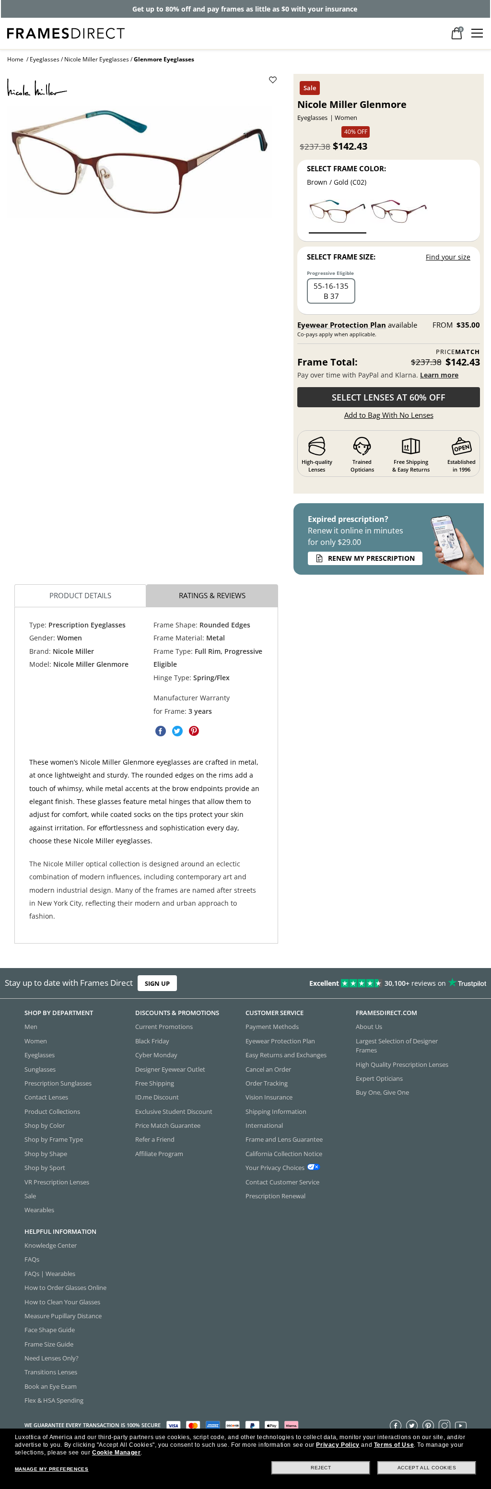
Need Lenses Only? (51, 1358)
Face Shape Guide (49, 1329)
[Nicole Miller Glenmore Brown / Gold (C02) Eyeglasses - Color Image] (337, 216)
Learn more (439, 374)
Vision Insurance (269, 1097)
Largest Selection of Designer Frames (397, 1045)
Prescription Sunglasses (58, 1083)
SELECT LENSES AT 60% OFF (388, 397)
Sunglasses (40, 1068)
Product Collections (52, 1111)
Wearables (39, 1209)
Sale (30, 1196)
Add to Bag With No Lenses (388, 415)
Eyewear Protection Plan (341, 325)
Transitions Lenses (50, 1372)
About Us (369, 1026)
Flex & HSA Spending (53, 1400)
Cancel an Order (268, 1068)
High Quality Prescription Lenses (402, 1064)
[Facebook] (395, 1425)
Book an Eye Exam (50, 1386)
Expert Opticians (379, 1078)
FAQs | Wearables (49, 1273)
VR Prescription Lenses (56, 1181)
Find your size (448, 256)
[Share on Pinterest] (194, 731)
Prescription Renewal (275, 1196)
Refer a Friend (155, 1139)
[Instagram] (444, 1425)
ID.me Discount (157, 1097)
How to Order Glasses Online (65, 1287)
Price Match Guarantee (167, 1125)
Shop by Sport (44, 1167)
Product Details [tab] (80, 596)
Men (30, 1026)
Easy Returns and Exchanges (286, 1055)
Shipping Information (276, 1111)
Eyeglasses (44, 59)
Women (35, 1041)
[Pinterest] (428, 1425)
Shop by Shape (45, 1153)
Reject (321, 1467)
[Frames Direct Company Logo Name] (66, 32)
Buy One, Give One (382, 1092)
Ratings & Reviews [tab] (212, 596)
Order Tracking (267, 1083)
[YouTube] (461, 1425)
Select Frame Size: (341, 256)
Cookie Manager (116, 1452)
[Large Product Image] (139, 162)
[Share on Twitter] (177, 731)
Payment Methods (272, 1026)
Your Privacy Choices (275, 1167)
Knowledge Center (50, 1245)
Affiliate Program (159, 1153)
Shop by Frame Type (53, 1139)
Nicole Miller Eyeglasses (96, 59)
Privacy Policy (337, 1445)
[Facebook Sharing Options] (160, 731)
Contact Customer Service (282, 1181)
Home (15, 59)
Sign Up (157, 983)
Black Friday (152, 1041)
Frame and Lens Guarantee (284, 1139)
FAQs (31, 1259)
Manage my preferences (52, 1469)
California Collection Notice (284, 1153)
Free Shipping (154, 1083)
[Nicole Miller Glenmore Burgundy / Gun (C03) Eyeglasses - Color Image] (399, 216)
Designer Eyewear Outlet (170, 1068)
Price (458, 352)
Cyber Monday (156, 1055)
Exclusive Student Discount (173, 1111)
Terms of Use (394, 1445)
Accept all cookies (426, 1467)
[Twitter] (412, 1425)
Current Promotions (164, 1026)
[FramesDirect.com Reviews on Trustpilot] (386, 983)
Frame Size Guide (48, 1344)
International (264, 1125)
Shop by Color (44, 1125)
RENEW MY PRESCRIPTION (371, 558)
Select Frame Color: (346, 168)
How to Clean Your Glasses (62, 1301)
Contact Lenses (46, 1097)
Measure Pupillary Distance (63, 1316)
